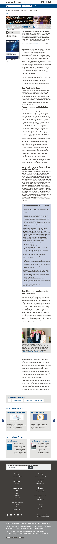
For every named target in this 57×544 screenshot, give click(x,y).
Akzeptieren (9, 537)
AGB (40, 497)
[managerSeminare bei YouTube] (18, 515)
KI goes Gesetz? (33, 10)
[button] (13, 32)
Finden (35, 5)
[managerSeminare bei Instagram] (11, 515)
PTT (17, 491)
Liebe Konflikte (16, 509)
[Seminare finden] (43, 515)
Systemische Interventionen (17, 507)
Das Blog (17, 483)
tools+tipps (16, 495)
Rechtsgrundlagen (38, 400)
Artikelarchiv (25, 10)
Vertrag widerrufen (40, 491)
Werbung (40, 508)
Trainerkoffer (40, 481)
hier (16, 535)
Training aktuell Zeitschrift (40, 476)
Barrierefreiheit (40, 499)
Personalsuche (28, 400)
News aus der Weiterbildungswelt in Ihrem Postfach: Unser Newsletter (22, 465)
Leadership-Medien (17, 479)
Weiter (30, 467)
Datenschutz (40, 502)
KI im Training (17, 497)
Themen (40, 506)
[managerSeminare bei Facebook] (14, 515)
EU (9, 400)
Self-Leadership (16, 481)
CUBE (16, 493)
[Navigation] (49, 2)
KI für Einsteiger (16, 500)
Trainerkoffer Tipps (40, 483)
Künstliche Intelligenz (17, 400)
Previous (3, 420)
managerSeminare (16, 10)
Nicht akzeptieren (18, 537)
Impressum (40, 504)
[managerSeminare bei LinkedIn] (7, 515)
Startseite (8, 10)
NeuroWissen (16, 504)
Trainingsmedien (40, 479)
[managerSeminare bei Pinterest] (21, 515)
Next (54, 420)
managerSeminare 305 (38, 43)
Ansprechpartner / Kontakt (40, 495)
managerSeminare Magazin (17, 476)
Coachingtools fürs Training (17, 502)
